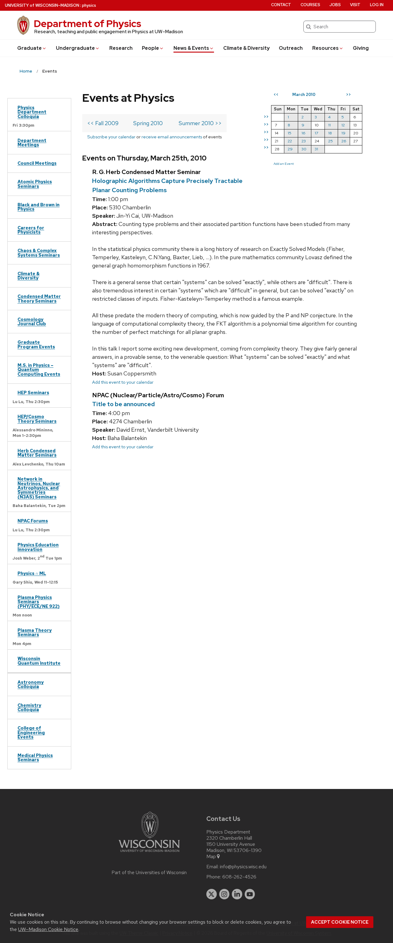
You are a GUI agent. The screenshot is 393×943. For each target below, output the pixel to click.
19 (343, 133)
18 (330, 133)
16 (303, 133)
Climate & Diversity (246, 48)
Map (211, 857)
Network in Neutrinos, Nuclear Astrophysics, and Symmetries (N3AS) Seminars (39, 488)
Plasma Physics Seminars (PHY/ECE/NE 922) (39, 601)
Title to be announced (123, 404)
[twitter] (211, 894)
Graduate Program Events (36, 344)
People (150, 48)
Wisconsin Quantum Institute (39, 661)
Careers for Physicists (31, 230)
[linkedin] (237, 894)
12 (343, 125)
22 (290, 141)
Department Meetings (32, 142)
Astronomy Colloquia (31, 684)
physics (89, 5)
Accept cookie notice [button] (339, 922)
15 (289, 133)
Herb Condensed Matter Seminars (37, 453)
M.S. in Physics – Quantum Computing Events (39, 369)
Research (121, 48)
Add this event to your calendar (123, 382)
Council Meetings (37, 163)
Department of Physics (87, 23)
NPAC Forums (33, 521)
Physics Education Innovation (38, 547)
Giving (361, 48)
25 (330, 141)
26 (343, 141)
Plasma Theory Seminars (35, 632)
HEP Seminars (33, 392)
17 (316, 133)
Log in (376, 4)
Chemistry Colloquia (29, 707)
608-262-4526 (239, 877)
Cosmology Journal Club (32, 321)
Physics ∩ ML (32, 573)
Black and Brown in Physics (39, 207)
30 (304, 149)
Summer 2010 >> (200, 123)
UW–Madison (42, 5)
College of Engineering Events (31, 732)
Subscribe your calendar (111, 137)
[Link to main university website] (149, 853)
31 (316, 149)
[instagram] (224, 894)
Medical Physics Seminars (35, 757)
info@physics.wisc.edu (243, 867)
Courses (310, 4)
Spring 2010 (148, 123)
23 (304, 141)
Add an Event (284, 163)
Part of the (149, 873)
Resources (325, 48)
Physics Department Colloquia (32, 112)
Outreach (291, 48)
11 (329, 125)
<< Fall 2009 (103, 123)
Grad (29, 48)
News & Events (191, 48)
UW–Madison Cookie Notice (48, 929)
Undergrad (75, 48)
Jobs (335, 4)
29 (290, 149)
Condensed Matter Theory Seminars (39, 298)
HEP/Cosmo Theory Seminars (37, 419)
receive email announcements (172, 137)
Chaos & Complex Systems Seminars (39, 253)
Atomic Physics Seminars (35, 184)
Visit (355, 4)
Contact (281, 4)
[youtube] (250, 894)
